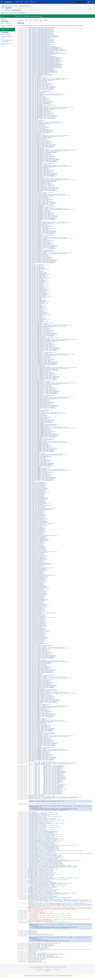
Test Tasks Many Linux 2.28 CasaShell (7, 41)
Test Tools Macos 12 (6, 23)
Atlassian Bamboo (46, 966)
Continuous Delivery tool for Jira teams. (50, 975)
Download (72, 25)
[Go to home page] (8, 1)
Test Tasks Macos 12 (7, 34)
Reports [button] (32, 1)
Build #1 (8, 8)
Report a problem (39, 969)
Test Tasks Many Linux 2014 (7, 44)
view (77, 25)
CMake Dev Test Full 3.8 (24, 6)
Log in (92, 1)
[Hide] (15, 32)
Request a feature (47, 969)
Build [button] (21, 1)
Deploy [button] (26, 1)
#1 (2, 16)
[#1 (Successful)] (90, 8)
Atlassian (47, 971)
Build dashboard (9, 6)
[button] (2, 1)
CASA (16, 6)
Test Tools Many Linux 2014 (7, 29)
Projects (17, 1)
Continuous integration (33, 966)
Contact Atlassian (55, 969)
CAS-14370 (5, 12)
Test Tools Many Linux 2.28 (7, 26)
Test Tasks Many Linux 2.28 (7, 37)
